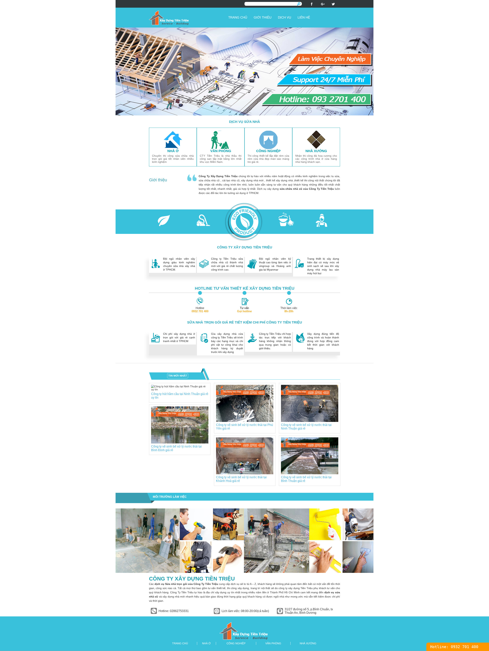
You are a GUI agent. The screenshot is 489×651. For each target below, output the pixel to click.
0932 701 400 (464, 647)
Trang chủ (237, 17)
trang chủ (180, 643)
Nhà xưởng (308, 643)
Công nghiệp (236, 643)
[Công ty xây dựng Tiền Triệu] (187, 17)
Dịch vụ (284, 17)
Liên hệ (304, 17)
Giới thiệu (262, 17)
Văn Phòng (273, 643)
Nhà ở (206, 643)
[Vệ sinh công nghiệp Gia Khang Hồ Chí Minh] (244, 631)
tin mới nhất (177, 375)
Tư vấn (244, 309)
